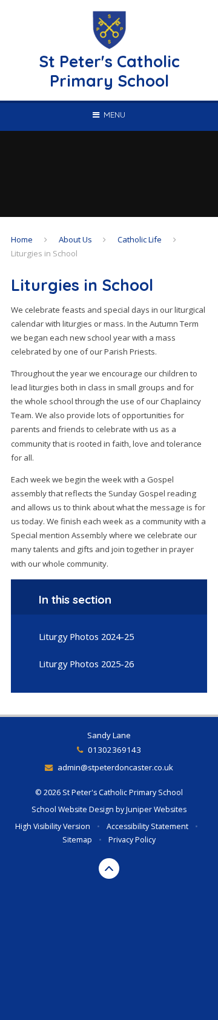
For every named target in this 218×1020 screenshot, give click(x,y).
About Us (75, 239)
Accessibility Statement (147, 826)
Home (22, 239)
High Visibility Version (52, 826)
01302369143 (114, 749)
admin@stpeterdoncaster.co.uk (115, 767)
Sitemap (77, 840)
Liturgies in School (44, 253)
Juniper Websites (156, 809)
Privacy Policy (132, 840)
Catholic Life (139, 239)
